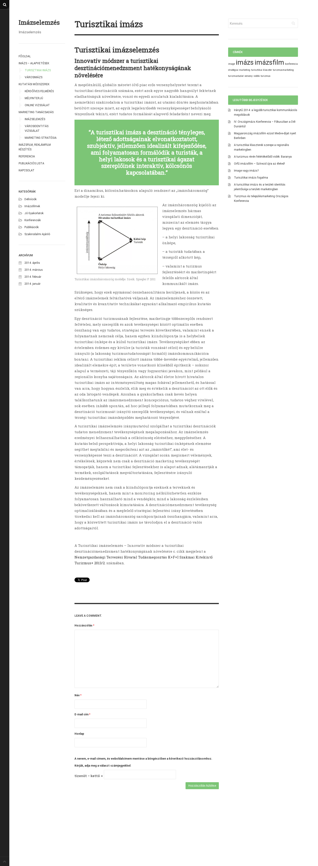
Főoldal (25, 56)
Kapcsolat (26, 170)
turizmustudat (236, 76)
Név (77, 695)
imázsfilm (269, 62)
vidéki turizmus (262, 76)
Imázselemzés (39, 22)
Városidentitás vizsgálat (36, 128)
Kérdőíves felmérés (39, 91)
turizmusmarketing (283, 69)
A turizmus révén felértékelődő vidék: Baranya (263, 156)
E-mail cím (82, 714)
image (231, 63)
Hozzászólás (84, 625)
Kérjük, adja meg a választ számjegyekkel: (102, 765)
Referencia (27, 156)
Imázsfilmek (32, 206)
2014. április (32, 262)
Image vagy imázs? (246, 170)
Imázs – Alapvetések (34, 63)
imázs (245, 62)
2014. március (33, 269)
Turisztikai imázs (38, 70)
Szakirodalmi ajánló (37, 234)
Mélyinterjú (34, 98)
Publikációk (31, 227)
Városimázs (33, 77)
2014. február (32, 276)
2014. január (32, 283)
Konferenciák (32, 220)
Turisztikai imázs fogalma (251, 177)
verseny (248, 76)
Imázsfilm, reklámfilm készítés (35, 147)
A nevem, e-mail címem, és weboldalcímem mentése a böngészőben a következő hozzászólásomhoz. (143, 758)
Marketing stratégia (41, 137)
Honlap (79, 733)
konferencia (291, 63)
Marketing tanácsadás (36, 112)
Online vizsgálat (37, 105)
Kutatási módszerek (34, 84)
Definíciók (30, 199)
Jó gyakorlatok (34, 213)
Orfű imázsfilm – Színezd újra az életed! (259, 163)
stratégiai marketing (239, 69)
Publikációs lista (31, 163)
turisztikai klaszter (261, 69)
